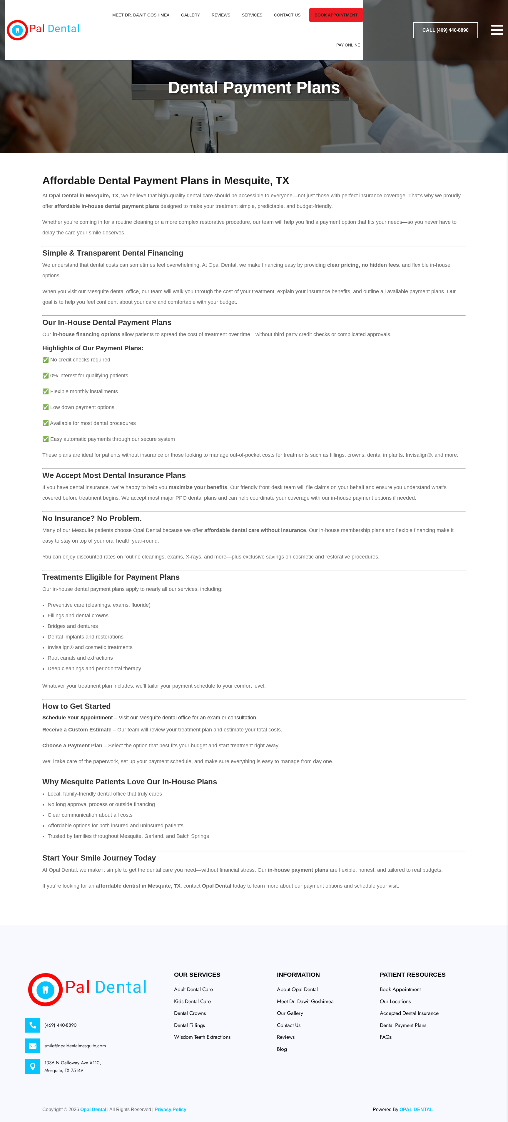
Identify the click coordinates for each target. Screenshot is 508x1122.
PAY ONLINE (348, 45)
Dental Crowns (190, 1013)
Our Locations (395, 1001)
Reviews (221, 15)
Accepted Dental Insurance (409, 1013)
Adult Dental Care (193, 989)
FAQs (386, 1037)
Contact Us (287, 15)
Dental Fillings (189, 1025)
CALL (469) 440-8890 (445, 30)
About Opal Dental (297, 989)
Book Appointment (336, 15)
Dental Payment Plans (403, 1025)
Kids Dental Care (192, 1001)
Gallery (190, 15)
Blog (282, 1049)
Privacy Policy (170, 1109)
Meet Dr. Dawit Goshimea (140, 15)
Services (252, 15)
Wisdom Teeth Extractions (202, 1037)
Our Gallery (290, 1013)
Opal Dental (93, 1109)
